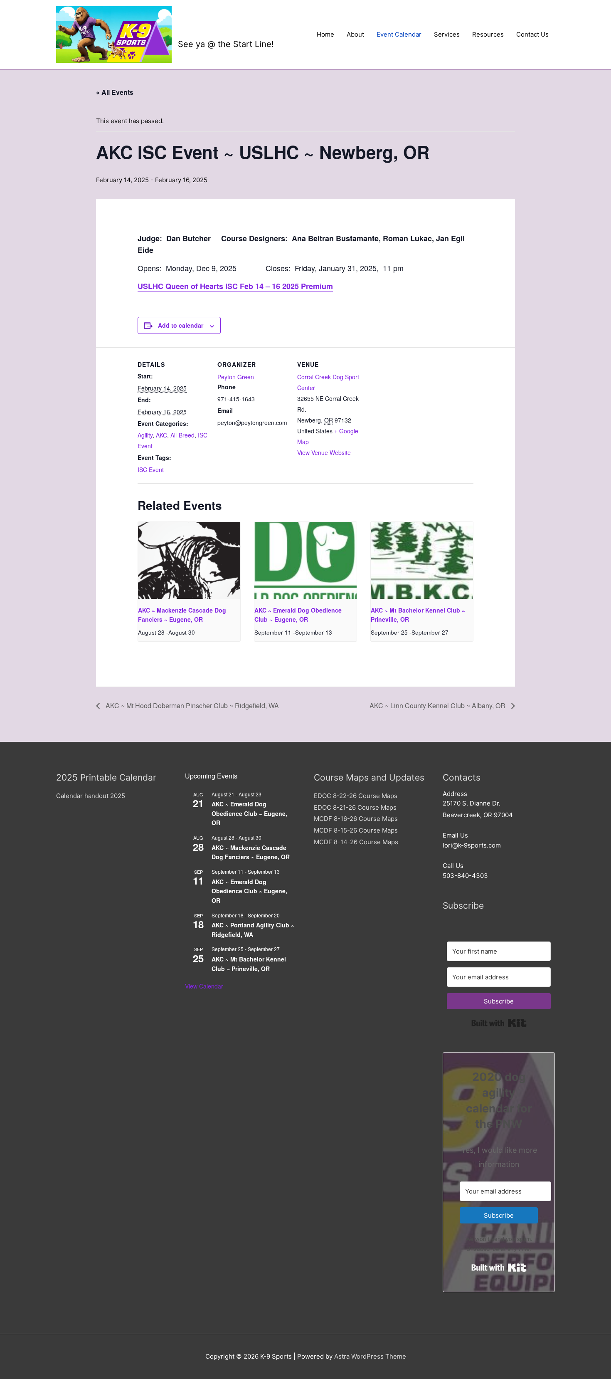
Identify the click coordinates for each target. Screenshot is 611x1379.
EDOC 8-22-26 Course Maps (355, 796)
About (355, 34)
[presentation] (189, 560)
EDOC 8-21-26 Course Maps (355, 807)
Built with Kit (499, 1023)
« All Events (114, 92)
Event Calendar (399, 34)
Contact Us (532, 34)
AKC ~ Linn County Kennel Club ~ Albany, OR (438, 705)
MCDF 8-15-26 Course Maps (356, 830)
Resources (488, 34)
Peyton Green (235, 377)
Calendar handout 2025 (90, 796)
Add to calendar (180, 325)
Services (447, 34)
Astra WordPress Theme (370, 1356)
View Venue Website (324, 452)
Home (325, 34)
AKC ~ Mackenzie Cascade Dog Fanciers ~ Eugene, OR (251, 852)
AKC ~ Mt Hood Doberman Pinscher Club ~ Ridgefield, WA (191, 705)
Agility (145, 435)
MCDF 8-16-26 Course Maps (356, 819)
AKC (161, 435)
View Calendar (204, 986)
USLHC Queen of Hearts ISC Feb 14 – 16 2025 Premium (235, 286)
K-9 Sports (218, 27)
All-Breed (182, 435)
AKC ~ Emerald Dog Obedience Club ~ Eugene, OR (249, 813)
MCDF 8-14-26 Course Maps (356, 842)
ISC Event (151, 469)
